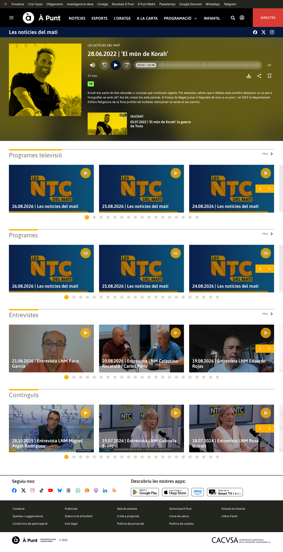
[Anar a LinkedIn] (106, 490)
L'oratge (102, 4)
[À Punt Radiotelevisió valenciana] (34, 540)
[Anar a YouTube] (51, 490)
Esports (100, 18)
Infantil (212, 18)
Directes (268, 17)
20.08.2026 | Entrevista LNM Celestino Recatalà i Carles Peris (140, 363)
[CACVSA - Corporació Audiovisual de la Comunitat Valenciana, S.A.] (241, 540)
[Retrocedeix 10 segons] (105, 65)
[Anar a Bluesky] (61, 490)
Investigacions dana (80, 4)
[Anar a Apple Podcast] (97, 490)
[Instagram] (272, 32)
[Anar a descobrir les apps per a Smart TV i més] (225, 492)
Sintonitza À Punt (180, 508)
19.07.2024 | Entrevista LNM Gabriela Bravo (139, 443)
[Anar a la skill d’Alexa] (197, 492)
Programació (177, 18)
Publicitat (71, 508)
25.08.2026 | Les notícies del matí (135, 206)
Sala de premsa (127, 508)
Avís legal (71, 523)
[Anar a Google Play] (145, 492)
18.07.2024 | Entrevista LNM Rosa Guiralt (225, 443)
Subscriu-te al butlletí (79, 516)
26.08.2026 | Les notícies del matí (45, 206)
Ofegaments (54, 4)
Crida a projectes (128, 516)
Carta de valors (179, 516)
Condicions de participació (30, 523)
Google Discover (190, 4)
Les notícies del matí (33, 32)
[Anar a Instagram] (33, 490)
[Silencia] (93, 65)
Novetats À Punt (123, 4)
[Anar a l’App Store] (175, 492)
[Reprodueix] (116, 65)
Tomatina (17, 4)
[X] (263, 32)
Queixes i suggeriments (28, 516)
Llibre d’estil (229, 516)
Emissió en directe (233, 508)
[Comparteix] (260, 76)
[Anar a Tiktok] (42, 490)
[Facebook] (255, 32)
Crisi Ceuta (35, 4)
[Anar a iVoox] (88, 490)
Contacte (19, 508)
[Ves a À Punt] (41, 17)
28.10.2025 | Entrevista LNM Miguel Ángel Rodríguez (47, 443)
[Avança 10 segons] (127, 65)
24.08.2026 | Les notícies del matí (225, 206)
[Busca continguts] (232, 18)
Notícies (77, 18)
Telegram (230, 4)
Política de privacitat (130, 523)
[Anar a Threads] (70, 490)
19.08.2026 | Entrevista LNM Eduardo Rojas (229, 363)
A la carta (147, 18)
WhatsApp (213, 4)
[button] (87, 217)
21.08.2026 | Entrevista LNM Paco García (45, 363)
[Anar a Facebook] (15, 490)
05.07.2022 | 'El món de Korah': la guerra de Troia (160, 124)
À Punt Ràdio (146, 4)
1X (269, 65)
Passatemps (167, 4)
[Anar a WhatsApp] (79, 490)
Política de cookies (181, 523)
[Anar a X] (24, 490)
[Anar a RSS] (115, 490)
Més (265, 153)
